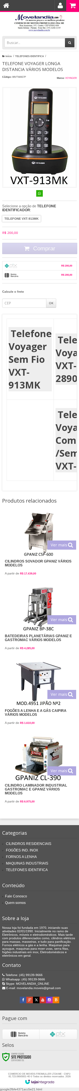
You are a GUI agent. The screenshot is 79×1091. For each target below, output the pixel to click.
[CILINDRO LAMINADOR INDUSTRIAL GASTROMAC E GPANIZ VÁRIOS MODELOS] (39, 772)
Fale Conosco (16, 896)
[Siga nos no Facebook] (23, 1000)
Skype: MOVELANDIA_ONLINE (27, 983)
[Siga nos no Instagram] (49, 1000)
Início (8, 56)
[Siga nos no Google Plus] (29, 1000)
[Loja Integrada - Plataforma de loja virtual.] (39, 1082)
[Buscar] (69, 42)
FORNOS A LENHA (21, 857)
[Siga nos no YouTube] (43, 1000)
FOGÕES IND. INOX (22, 850)
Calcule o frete (13, 291)
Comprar (43, 248)
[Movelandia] (39, 23)
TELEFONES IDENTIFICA (29, 56)
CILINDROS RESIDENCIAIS (28, 844)
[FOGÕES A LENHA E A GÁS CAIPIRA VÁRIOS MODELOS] (39, 695)
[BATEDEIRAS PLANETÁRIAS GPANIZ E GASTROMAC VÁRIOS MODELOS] (39, 620)
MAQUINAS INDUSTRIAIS (27, 863)
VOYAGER (71, 78)
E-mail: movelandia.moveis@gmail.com (33, 988)
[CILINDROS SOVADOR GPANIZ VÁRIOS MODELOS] (39, 545)
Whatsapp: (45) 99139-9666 (25, 979)
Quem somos (15, 903)
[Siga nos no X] (36, 1000)
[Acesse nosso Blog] (56, 1000)
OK (51, 303)
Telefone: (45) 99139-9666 (24, 975)
